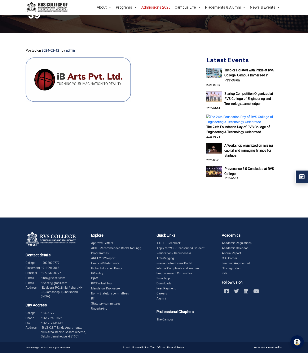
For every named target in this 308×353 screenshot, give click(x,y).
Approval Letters (102, 243)
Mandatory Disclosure (105, 288)
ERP (224, 273)
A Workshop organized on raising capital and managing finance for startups (248, 150)
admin (70, 50)
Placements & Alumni (223, 7)
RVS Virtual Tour (102, 283)
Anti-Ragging (165, 258)
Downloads (164, 283)
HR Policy (97, 273)
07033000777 (52, 273)
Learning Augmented (236, 263)
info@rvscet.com (54, 278)
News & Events (262, 7)
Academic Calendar (235, 248)
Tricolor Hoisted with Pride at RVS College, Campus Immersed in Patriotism (249, 75)
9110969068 (51, 268)
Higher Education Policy (106, 268)
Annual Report (231, 253)
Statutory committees (105, 303)
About (102, 7)
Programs (124, 7)
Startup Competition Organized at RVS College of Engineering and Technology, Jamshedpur (248, 99)
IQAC (94, 278)
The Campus (165, 319)
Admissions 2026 (156, 7)
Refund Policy (175, 347)
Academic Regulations (237, 243)
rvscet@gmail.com (55, 283)
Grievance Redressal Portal (174, 263)
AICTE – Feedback (169, 243)
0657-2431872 (52, 318)
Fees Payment (166, 288)
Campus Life (185, 7)
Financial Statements (105, 263)
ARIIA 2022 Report (103, 258)
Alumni (161, 298)
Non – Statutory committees (110, 293)
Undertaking (99, 308)
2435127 (48, 313)
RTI (93, 298)
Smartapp (163, 278)
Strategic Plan (231, 268)
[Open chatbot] (297, 342)
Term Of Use (157, 347)
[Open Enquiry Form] (301, 176)
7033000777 (51, 262)
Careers (162, 293)
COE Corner (229, 258)
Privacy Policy (140, 347)
